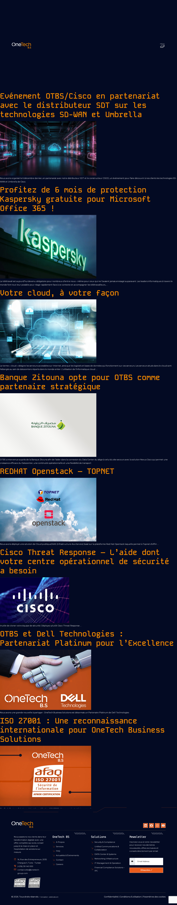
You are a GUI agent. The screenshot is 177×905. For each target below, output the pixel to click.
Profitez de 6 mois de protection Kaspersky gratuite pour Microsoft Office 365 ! (75, 199)
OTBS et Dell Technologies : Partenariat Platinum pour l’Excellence (87, 638)
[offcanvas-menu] (162, 45)
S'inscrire (145, 870)
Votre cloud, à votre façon (59, 293)
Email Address (136, 856)
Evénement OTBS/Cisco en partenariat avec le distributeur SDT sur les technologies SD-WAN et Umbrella (80, 105)
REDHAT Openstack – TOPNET (57, 471)
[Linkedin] (145, 825)
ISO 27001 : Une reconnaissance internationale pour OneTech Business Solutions (82, 730)
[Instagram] (157, 825)
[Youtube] (163, 825)
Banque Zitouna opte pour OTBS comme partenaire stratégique (80, 382)
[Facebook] (151, 825)
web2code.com (53, 897)
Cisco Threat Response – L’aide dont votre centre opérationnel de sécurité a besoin (84, 561)
